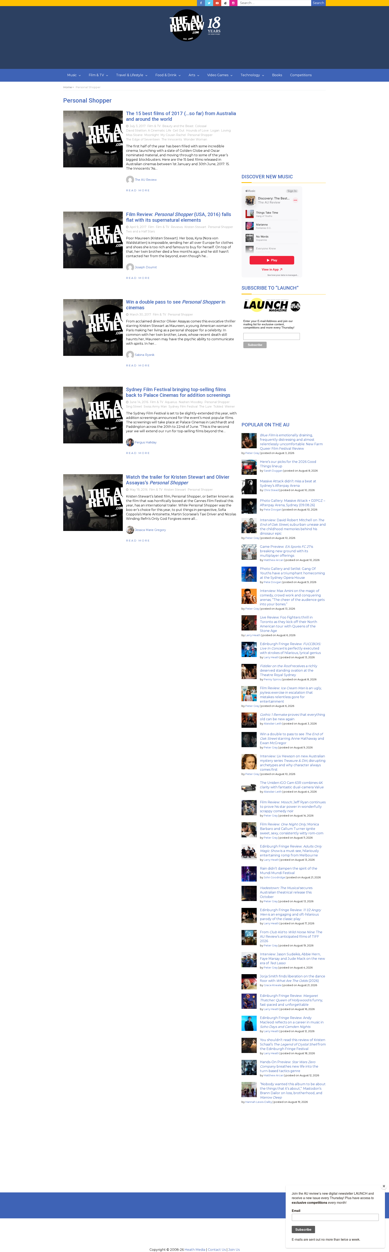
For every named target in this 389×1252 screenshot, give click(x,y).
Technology (250, 75)
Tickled (218, 406)
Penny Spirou (272, 679)
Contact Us (217, 1250)
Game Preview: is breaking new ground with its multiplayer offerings (286, 551)
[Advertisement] (194, 55)
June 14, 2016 (139, 402)
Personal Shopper (200, 135)
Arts (192, 75)
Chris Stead (271, 490)
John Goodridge (274, 877)
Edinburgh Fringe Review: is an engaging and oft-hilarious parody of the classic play (290, 914)
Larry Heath (253, 635)
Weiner (230, 406)
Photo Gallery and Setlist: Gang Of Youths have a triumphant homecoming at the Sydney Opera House (292, 573)
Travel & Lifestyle (129, 75)
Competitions (301, 75)
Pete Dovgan (272, 509)
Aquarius (171, 402)
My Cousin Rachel (173, 135)
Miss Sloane (134, 135)
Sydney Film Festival (183, 406)
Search (318, 3)
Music (72, 75)
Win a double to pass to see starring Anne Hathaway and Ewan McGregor (292, 738)
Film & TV (96, 75)
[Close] (384, 1186)
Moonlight (151, 135)
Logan (214, 130)
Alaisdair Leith (273, 723)
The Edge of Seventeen (143, 139)
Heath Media (195, 1250)
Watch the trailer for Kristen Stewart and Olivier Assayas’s (177, 480)
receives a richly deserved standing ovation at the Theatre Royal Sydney (288, 670)
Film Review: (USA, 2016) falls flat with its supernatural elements (178, 217)
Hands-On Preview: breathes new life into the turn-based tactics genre (289, 1066)
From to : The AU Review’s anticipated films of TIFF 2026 (291, 936)
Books (277, 75)
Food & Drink (165, 75)
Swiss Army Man (155, 406)
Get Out (178, 130)
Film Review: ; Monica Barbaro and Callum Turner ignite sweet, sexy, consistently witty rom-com (291, 828)
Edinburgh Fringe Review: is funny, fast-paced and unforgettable (291, 1000)
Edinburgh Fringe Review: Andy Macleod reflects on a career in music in (292, 1022)
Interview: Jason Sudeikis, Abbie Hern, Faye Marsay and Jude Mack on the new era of (292, 958)
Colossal (200, 126)
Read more (138, 190)
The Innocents (171, 139)
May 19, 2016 (138, 489)
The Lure (205, 406)
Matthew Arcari (274, 560)
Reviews (177, 227)
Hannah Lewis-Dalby (258, 1101)
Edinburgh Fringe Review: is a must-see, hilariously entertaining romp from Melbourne (291, 850)
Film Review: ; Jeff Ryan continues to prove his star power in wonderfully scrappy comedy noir (293, 806)
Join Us (234, 1250)
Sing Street (134, 406)
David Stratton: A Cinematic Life (148, 130)
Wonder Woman (195, 139)
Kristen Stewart (195, 227)
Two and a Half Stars (140, 231)
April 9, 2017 (138, 227)
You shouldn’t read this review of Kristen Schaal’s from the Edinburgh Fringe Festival (293, 1044)
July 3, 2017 (138, 126)
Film (151, 227)
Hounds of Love (197, 130)
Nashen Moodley (191, 402)
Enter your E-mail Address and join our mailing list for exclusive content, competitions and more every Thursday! (268, 324)
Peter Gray (252, 453)
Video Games (217, 75)
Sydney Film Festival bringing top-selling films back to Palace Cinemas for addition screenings (178, 392)
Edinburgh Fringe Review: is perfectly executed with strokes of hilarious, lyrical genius (290, 648)
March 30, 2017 (140, 314)
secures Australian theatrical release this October (286, 892)
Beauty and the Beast (177, 126)
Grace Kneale (273, 985)
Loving (226, 130)
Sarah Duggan (273, 470)
